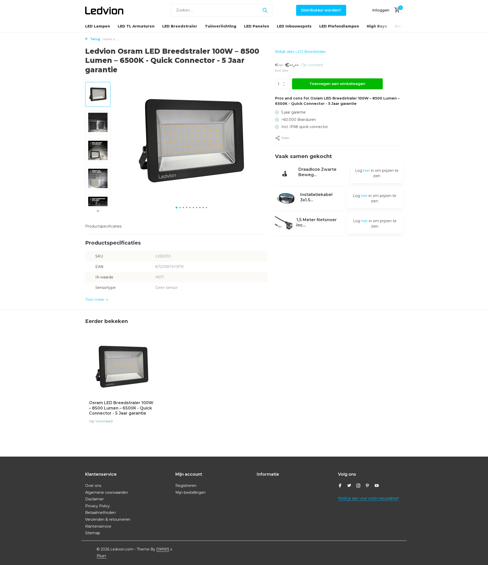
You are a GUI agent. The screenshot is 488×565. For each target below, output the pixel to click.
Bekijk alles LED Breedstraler (300, 51)
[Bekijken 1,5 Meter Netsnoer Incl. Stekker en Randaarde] (284, 223)
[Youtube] (377, 486)
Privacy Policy (97, 506)
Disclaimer (94, 499)
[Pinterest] (367, 486)
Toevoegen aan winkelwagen (337, 83)
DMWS (162, 549)
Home (107, 39)
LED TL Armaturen (136, 26)
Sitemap (92, 533)
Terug (94, 39)
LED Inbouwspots (294, 26)
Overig (402, 26)
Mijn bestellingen (190, 492)
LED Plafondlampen (339, 26)
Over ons (93, 485)
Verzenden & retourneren (107, 519)
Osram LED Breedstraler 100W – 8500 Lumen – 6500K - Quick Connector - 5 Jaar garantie (121, 408)
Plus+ (101, 556)
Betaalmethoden (100, 512)
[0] (396, 10)
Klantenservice (98, 526)
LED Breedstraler (179, 26)
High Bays (377, 26)
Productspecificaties (103, 226)
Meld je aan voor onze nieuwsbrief (368, 498)
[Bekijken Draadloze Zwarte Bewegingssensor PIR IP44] (285, 173)
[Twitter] (349, 486)
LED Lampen (97, 26)
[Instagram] (358, 486)
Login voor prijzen (122, 432)
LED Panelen (256, 26)
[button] (176, 207)
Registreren (185, 485)
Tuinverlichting (220, 26)
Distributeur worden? (321, 10)
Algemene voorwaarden (106, 492)
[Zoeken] (265, 10)
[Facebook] (340, 486)
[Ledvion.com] (104, 10)
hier (366, 170)
